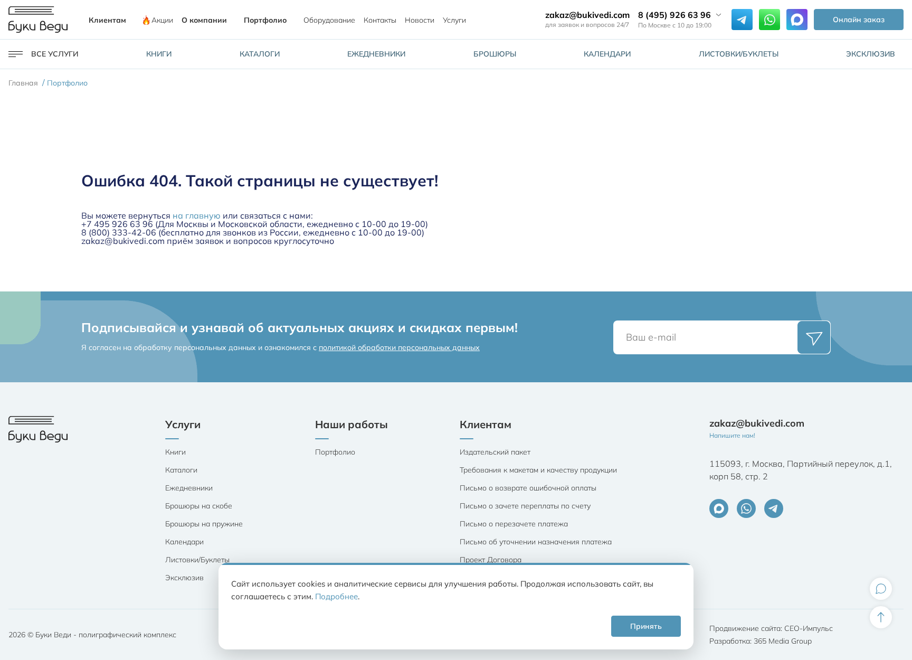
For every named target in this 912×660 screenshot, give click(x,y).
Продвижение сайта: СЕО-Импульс (771, 628)
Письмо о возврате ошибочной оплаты (528, 488)
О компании (204, 20)
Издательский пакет (495, 452)
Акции (162, 20)
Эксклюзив (870, 54)
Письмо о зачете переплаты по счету (525, 506)
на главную (197, 215)
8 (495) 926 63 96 (674, 15)
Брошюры (494, 54)
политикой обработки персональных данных (399, 347)
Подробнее (336, 596)
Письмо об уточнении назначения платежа (536, 541)
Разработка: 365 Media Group (760, 641)
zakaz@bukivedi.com (587, 15)
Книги (159, 54)
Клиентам (107, 20)
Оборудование (329, 20)
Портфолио (265, 20)
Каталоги (260, 54)
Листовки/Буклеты (197, 559)
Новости (419, 20)
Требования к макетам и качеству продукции (538, 470)
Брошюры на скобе (198, 506)
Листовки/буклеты (738, 54)
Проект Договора (490, 559)
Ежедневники (376, 54)
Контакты (380, 20)
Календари (607, 54)
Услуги (454, 20)
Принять (646, 626)
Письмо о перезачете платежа (514, 524)
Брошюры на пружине (204, 524)
